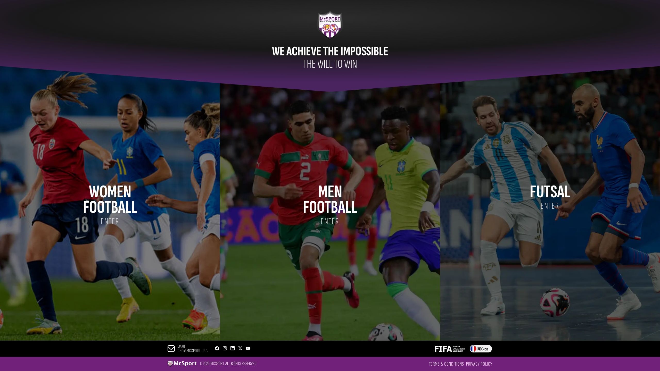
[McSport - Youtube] (248, 349)
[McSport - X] (240, 349)
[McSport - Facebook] (217, 349)
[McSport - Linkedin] (232, 349)
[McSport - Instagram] (225, 349)
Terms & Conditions (446, 364)
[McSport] (182, 363)
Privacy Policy (479, 364)
